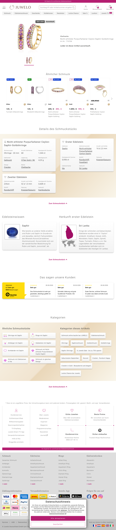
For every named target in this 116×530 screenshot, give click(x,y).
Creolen (7, 167)
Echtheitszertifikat (16, 418)
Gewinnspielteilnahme (16, 425)
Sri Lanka (83, 168)
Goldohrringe (105, 343)
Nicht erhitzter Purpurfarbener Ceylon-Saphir (85, 151)
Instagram (100, 496)
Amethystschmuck (37, 464)
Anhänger (5, 464)
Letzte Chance (73, 13)
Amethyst (90, 464)
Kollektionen (48, 13)
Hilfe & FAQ (16, 439)
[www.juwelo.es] (103, 526)
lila (63, 168)
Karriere (5, 522)
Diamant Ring (64, 474)
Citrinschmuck (35, 474)
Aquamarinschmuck (37, 467)
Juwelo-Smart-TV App (16, 432)
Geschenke (36, 13)
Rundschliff (9, 190)
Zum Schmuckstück (57, 203)
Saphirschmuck (77, 343)
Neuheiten (60, 13)
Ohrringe (65, 343)
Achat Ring (63, 460)
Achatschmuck (35, 460)
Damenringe (6, 474)
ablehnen (64, 510)
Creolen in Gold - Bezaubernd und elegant (76, 366)
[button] (4, 7)
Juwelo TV (106, 13)
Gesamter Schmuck (9, 460)
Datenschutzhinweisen (56, 514)
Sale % (85, 13)
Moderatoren (44, 418)
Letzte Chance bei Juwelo (71, 373)
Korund (85, 358)
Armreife (5, 470)
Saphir (65, 148)
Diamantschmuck (36, 477)
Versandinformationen (16, 435)
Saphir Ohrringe (67, 351)
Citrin (89, 474)
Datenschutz (22, 522)
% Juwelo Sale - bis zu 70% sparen (89, 351)
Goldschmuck (92, 343)
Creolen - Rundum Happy (101, 358)
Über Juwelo (44, 415)
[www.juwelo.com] (107, 526)
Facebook (89, 496)
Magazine (44, 425)
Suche (73, 7)
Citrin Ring (62, 470)
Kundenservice (16, 415)
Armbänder (6, 467)
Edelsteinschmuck (21, 13)
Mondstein (91, 481)
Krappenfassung (103, 159)
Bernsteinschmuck (37, 470)
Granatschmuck (36, 481)
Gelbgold (8, 160)
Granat (89, 477)
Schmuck (7, 13)
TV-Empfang (16, 429)
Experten (44, 422)
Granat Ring (63, 477)
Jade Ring (62, 481)
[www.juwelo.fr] (94, 526)
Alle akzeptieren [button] (58, 518)
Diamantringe (7, 477)
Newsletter (44, 432)
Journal (43, 435)
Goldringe (5, 481)
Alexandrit (90, 460)
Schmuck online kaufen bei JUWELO (74, 335)
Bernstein (90, 470)
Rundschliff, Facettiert (84, 161)
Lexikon (94, 13)
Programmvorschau (44, 429)
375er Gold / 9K (28, 160)
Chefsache (25, 167)
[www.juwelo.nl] (99, 526)
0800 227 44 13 (72, 440)
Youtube (94, 496)
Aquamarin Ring (64, 467)
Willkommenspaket (16, 422)
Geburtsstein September (70, 358)
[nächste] (111, 98)
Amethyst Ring (64, 464)
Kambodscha (44, 190)
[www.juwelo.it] (112, 526)
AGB (12, 522)
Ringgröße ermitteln (16, 442)
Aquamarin (91, 467)
